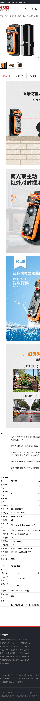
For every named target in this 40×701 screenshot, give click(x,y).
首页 (24, 8)
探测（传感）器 (23, 16)
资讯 (34, 8)
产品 (6, 16)
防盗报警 (13, 16)
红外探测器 (34, 16)
